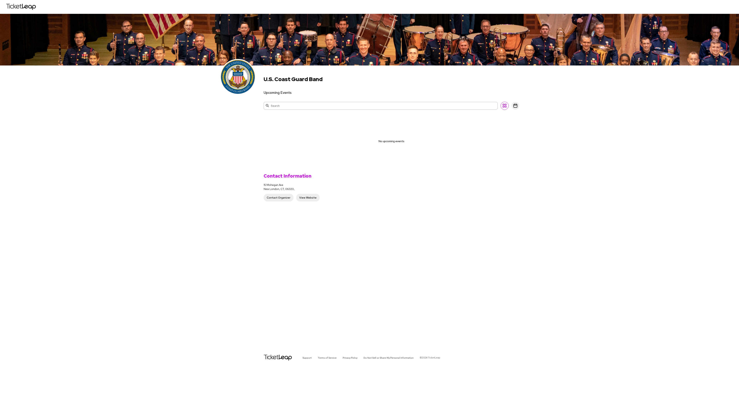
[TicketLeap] (273, 358)
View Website (308, 197)
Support (307, 357)
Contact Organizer (278, 197)
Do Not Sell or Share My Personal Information (389, 357)
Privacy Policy (350, 357)
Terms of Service (327, 357)
